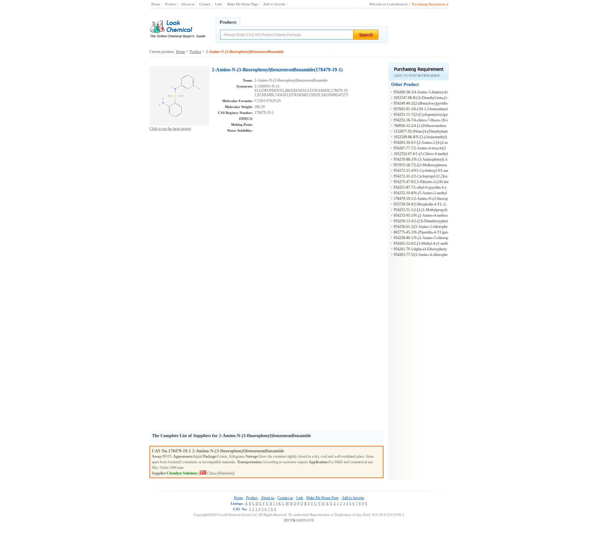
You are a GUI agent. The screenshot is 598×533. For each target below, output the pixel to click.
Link (218, 4)
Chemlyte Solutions (182, 473)
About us (187, 4)
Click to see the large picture (170, 128)
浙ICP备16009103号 (299, 520)
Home (155, 4)
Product (170, 4)
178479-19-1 (180, 450)
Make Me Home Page (242, 4)
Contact (204, 4)
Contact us (285, 498)
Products (228, 22)
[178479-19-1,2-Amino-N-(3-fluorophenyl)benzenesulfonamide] (179, 124)
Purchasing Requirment (428, 4)
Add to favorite (274, 4)
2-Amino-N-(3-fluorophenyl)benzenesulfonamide (238, 450)
